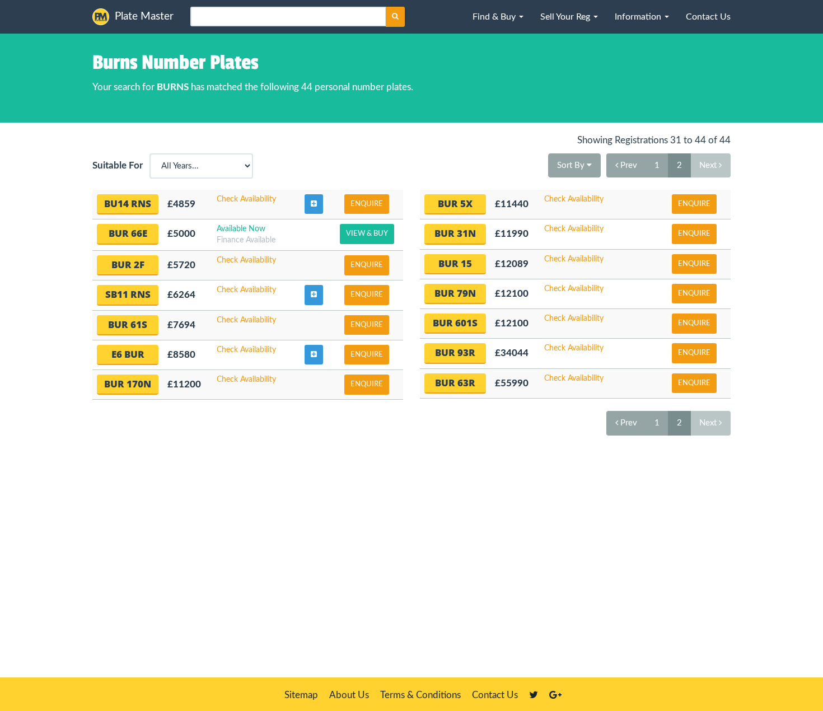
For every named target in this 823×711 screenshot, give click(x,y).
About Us (349, 695)
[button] (498, 17)
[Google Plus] (555, 695)
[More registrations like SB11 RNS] (314, 295)
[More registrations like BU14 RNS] (314, 204)
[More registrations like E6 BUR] (314, 355)
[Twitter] (533, 695)
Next (709, 165)
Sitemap (301, 695)
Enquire (366, 204)
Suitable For (119, 165)
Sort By (572, 165)
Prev (627, 165)
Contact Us (495, 695)
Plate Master (144, 16)
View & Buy (367, 233)
